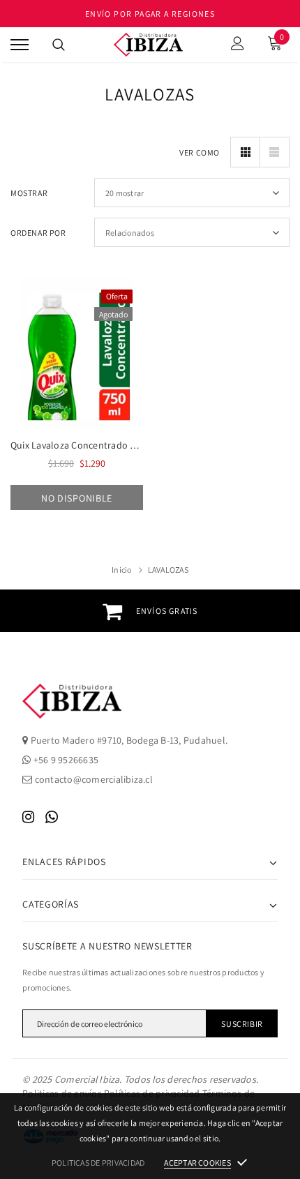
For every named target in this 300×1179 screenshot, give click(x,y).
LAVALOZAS (168, 569)
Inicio (121, 569)
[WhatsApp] (51, 817)
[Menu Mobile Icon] (19, 45)
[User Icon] (237, 45)
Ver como (199, 152)
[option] (150, 611)
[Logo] (148, 45)
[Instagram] (28, 817)
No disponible (76, 498)
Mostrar (28, 193)
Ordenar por (38, 232)
